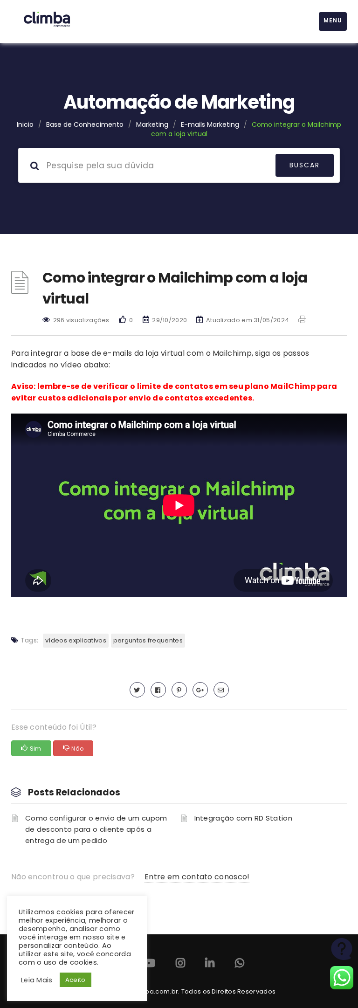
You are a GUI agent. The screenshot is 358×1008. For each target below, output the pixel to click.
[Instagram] (180, 964)
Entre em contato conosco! (197, 876)
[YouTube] (149, 964)
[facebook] (158, 690)
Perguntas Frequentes (148, 640)
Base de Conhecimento (85, 124)
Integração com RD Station (243, 818)
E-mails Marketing (210, 124)
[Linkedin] (210, 964)
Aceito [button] (75, 979)
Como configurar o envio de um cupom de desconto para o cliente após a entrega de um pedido (96, 829)
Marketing (152, 124)
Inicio (25, 124)
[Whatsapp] (240, 964)
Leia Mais (37, 980)
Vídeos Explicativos (75, 640)
